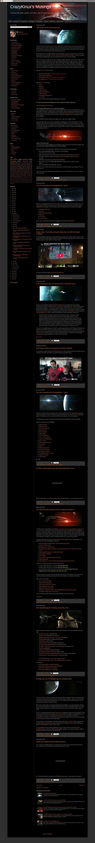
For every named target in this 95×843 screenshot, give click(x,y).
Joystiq (12, 133)
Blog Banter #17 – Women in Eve (46, 547)
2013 (13, 209)
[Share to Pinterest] (58, 178)
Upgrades (41, 639)
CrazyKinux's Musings (30, 6)
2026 (13, 188)
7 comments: (47, 224)
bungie (17, 173)
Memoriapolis (14, 94)
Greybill (13, 58)
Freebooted (14, 57)
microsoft (51, 503)
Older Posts (81, 785)
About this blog (68, 21)
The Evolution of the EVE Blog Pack (51, 821)
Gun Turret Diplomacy (44, 435)
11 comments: (47, 340)
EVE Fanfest (14, 106)
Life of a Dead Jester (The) (45, 442)
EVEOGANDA (14, 53)
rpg (31, 168)
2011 (13, 211)
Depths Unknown (43, 93)
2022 (13, 196)
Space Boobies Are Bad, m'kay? (46, 586)
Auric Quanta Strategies (16, 45)
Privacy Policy (60, 21)
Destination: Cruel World (44, 209)
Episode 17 (41, 635)
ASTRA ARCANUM (15, 147)
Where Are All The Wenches (45, 582)
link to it (77, 154)
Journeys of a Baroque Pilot (45, 438)
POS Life (41, 446)
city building (19, 168)
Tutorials (46, 21)
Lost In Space (42, 444)
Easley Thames (42, 430)
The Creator (23, 176)
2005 (13, 278)
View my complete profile (22, 34)
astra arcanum (29, 176)
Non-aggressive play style (45, 634)
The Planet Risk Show (44, 77)
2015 (13, 205)
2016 (13, 203)
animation (12, 168)
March (14, 265)
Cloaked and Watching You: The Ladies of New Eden (51, 552)
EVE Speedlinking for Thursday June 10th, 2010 (52, 608)
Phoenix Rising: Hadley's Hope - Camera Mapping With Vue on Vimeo (55, 660)
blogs (44, 226)
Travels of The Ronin (43, 454)
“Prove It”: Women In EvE (45, 545)
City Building (39, 21)
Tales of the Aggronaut (16, 82)
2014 (13, 207)
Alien (12, 145)
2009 (13, 271)
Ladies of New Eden (43, 559)
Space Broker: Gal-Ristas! (45, 553)
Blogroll (55, 729)
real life (55, 735)
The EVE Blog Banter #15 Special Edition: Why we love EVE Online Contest (59, 807)
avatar (27, 171)
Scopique (13, 80)
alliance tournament (44, 386)
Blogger (50, 833)
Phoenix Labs (58, 712)
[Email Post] (52, 224)
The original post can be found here (44, 105)
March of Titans (14, 120)
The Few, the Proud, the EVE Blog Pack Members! (63, 55)
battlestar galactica (24, 179)
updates (59, 203)
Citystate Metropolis (15, 116)
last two (55, 203)
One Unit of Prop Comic (44, 449)
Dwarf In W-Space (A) (44, 428)
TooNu (40, 84)
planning (51, 735)
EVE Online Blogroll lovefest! (49, 793)
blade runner (26, 175)
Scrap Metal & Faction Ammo (45, 95)
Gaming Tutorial (16, 169)
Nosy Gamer (14, 65)
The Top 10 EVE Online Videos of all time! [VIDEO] (54, 800)
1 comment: (46, 673)
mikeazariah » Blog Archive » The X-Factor (48, 591)
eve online (57, 179)
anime (18, 179)
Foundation (13, 92)
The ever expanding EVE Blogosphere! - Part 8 (52, 185)
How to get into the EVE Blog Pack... (48, 27)
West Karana (14, 85)
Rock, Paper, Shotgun (16, 138)
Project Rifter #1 (42, 641)
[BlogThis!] (56, 178)
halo (26, 172)
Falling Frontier (14, 118)
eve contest (57, 602)
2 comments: (47, 276)
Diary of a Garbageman (44, 91)
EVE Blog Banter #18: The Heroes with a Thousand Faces (55, 284)
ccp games (17, 165)
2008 (13, 273)
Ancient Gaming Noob (16, 43)
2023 (13, 194)
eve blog (25, 169)
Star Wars (13, 153)
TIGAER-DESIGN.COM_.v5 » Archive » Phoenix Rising (51, 658)
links (57, 226)
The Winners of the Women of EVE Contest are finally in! (55, 509)
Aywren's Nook (14, 70)
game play (50, 781)
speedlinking (54, 675)
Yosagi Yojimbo (42, 456)
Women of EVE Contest (70, 721)
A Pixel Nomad (14, 42)
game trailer (22, 180)
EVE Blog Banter (70, 220)
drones (41, 781)
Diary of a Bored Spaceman (45, 75)
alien (29, 173)
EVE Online (16, 21)
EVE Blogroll (74, 419)
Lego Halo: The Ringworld (45, 649)
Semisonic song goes (46, 697)
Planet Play (41, 648)
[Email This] (54, 178)
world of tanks (28, 182)
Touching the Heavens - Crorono (46, 453)
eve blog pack (52, 179)
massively (49, 675)
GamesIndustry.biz (15, 130)
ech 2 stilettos (43, 555)
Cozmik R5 (64, 715)
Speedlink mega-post (41, 729)
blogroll (41, 226)
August (14, 222)
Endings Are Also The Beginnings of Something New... (54, 679)
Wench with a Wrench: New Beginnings (48, 653)
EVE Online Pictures (15, 48)
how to (26, 168)
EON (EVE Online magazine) (17, 104)
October (15, 218)
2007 (13, 275)
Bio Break (13, 72)
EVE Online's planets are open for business (49, 664)
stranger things (15, 182)
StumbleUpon (67, 156)
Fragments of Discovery (16, 55)
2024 (13, 192)
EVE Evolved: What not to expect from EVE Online (50, 666)
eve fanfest (14, 164)
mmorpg (64, 179)
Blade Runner (14, 148)
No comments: (47, 384)
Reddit (61, 156)
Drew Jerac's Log (43, 426)
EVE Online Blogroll (15, 108)
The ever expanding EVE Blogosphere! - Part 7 (52, 392)
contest (46, 602)
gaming (61, 179)
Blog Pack (40, 730)
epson (41, 278)
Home (10, 21)
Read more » (39, 337)
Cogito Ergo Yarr (42, 90)
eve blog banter (52, 342)
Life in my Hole (42, 440)
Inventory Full (14, 79)
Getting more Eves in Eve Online (46, 588)
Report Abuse (14, 282)
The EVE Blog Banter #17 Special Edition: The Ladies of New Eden (58, 814)
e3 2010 (46, 503)
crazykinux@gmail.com (41, 312)
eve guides (27, 167)
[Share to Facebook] (57, 178)
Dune (12, 150)
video (70, 278)
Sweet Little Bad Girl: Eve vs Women (47, 584)
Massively (13, 135)
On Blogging (32, 21)
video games (23, 173)
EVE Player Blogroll (67, 113)
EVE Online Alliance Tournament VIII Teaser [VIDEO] (54, 348)
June (14, 226)
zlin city (11, 183)
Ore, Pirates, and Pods (44, 451)
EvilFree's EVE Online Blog (45, 213)
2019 (13, 200)
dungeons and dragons (14, 180)
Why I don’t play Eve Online (45, 581)
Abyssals (13, 113)
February (15, 266)
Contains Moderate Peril (16, 75)
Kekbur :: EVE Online (16, 62)
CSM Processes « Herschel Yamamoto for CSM (50, 655)
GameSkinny (14, 132)
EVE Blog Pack (52, 46)
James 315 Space (15, 60)
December (15, 215)
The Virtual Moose (15, 84)
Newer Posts (39, 785)
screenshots (29, 162)
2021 (13, 198)
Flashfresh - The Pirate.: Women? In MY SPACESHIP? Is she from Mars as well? (57, 589)
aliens (23, 172)
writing (23, 171)
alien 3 (20, 175)
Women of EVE (64, 539)
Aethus (12, 115)
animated (12, 173)
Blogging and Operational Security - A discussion (50, 637)
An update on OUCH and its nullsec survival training (50, 646)
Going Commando (15, 77)
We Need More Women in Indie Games (48, 651)
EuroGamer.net (14, 127)
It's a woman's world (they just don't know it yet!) (50, 557)
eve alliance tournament (53, 386)
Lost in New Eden (43, 218)
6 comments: (47, 779)
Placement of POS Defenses (45, 642)
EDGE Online (14, 125)
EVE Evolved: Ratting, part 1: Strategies (48, 667)
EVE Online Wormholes (44, 73)
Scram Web (41, 97)
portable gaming (61, 278)
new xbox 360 (56, 503)
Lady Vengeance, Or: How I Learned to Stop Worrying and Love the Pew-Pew (56, 561)
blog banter (42, 342)
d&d (30, 179)
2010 (13, 213)
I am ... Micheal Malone (44, 437)
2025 (13, 190)
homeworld (18, 171)
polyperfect (27, 180)
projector (67, 278)
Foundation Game (13, 175)
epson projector (46, 278)
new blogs (60, 226)
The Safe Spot (24, 21)
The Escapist (14, 140)
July (14, 224)
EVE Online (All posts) (16, 99)
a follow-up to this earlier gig (57, 272)
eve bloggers (19, 167)
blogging (41, 179)
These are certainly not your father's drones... (51, 742)
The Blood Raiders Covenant (46, 724)
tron (30, 172)
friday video (52, 278)
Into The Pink (42, 216)
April (14, 263)
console (41, 503)
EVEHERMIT (14, 52)
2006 (13, 276)
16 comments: (47, 600)
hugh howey (16, 176)
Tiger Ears (41, 86)
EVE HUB (41, 88)
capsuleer (47, 342)
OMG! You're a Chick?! (44, 447)
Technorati (76, 156)
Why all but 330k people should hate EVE (48, 644)
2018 (13, 201)
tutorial (14, 172)
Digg (46, 159)
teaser (64, 386)
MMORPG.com (14, 137)
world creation (22, 182)
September (15, 220)
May (14, 261)
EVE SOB (41, 211)
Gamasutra (13, 128)
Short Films (52, 21)
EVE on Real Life (43, 431)
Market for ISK (14, 63)
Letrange (59, 715)
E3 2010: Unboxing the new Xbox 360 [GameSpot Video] (55, 468)
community (46, 179)
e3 (44, 503)
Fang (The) (41, 214)
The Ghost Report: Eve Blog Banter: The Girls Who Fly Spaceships (54, 543)
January (15, 268)
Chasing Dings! (14, 74)
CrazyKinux (60, 306)
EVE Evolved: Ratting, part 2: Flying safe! (48, 669)
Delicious (58, 156)
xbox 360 (61, 503)
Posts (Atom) (45, 787)
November (15, 216)
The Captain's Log (43, 79)
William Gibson (12, 179)
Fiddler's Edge (42, 433)
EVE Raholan (14, 50)
